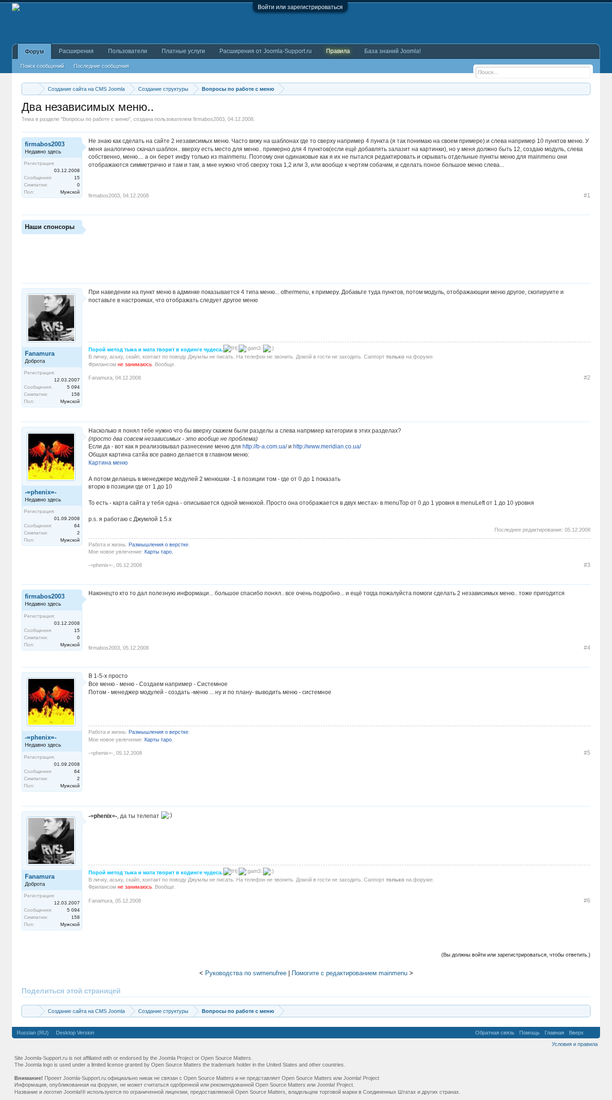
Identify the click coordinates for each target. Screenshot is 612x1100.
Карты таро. (158, 552)
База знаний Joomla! (392, 51)
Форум (34, 51)
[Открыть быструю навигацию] (584, 89)
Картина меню (108, 462)
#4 (587, 647)
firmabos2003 (209, 119)
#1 (587, 195)
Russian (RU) (33, 1032)
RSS (592, 1032)
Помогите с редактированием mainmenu (349, 973)
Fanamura (40, 353)
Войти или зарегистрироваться (300, 7)
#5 (587, 753)
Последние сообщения (101, 66)
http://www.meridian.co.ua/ (327, 446)
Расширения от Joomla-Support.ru (265, 51)
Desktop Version (75, 1032)
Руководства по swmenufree (245, 973)
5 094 (73, 387)
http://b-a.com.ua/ (264, 446)
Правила (338, 51)
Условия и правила (575, 1044)
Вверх (576, 1032)
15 (77, 177)
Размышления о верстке (158, 544)
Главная (554, 1032)
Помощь (529, 1032)
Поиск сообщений (42, 66)
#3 (587, 565)
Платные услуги (183, 51)
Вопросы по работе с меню (96, 119)
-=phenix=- (40, 492)
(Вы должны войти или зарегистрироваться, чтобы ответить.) (515, 955)
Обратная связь (494, 1032)
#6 (587, 900)
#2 (587, 377)
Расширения (76, 51)
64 (77, 525)
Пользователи (127, 51)
